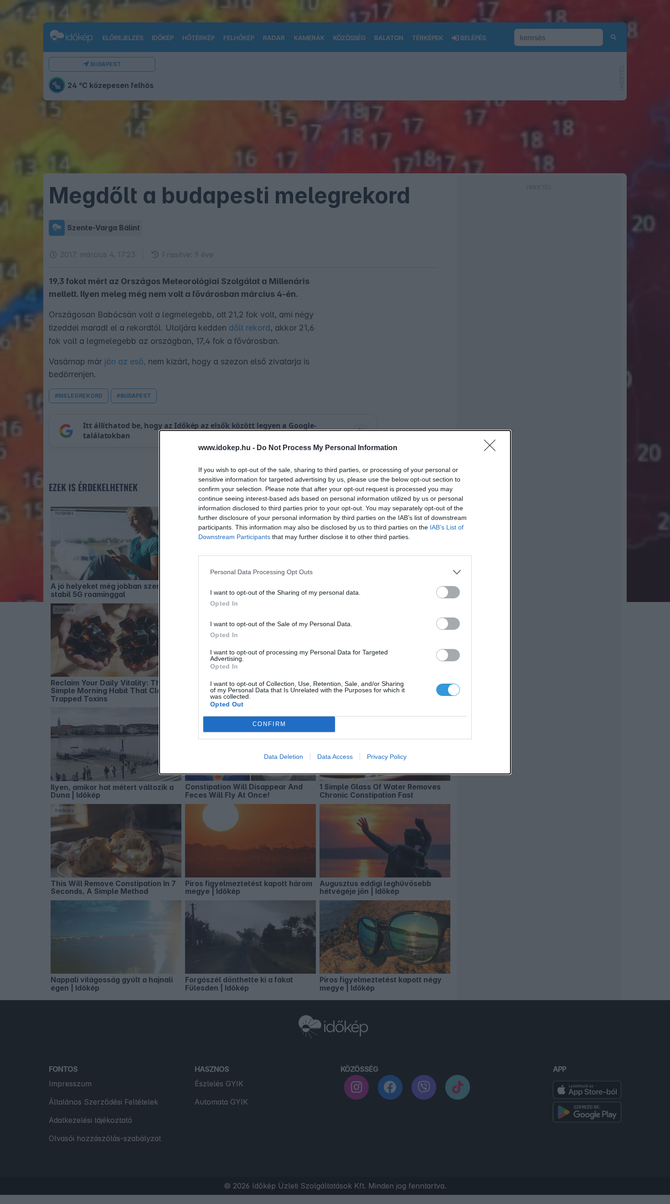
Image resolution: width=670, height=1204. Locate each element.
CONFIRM (269, 724)
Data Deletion (283, 756)
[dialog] (335, 602)
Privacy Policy (387, 756)
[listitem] (335, 572)
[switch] (448, 592)
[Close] (492, 448)
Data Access (335, 756)
